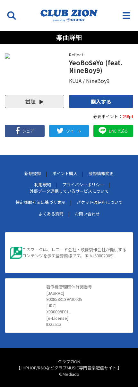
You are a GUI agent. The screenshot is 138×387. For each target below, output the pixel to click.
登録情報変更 (101, 173)
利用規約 (42, 184)
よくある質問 (51, 214)
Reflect (76, 55)
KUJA (75, 81)
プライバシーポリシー (83, 184)
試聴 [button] (31, 101)
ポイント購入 (64, 173)
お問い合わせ (87, 214)
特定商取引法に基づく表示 (40, 202)
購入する (101, 101)
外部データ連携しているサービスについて (69, 191)
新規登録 (32, 173)
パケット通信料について (100, 202)
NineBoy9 (97, 81)
